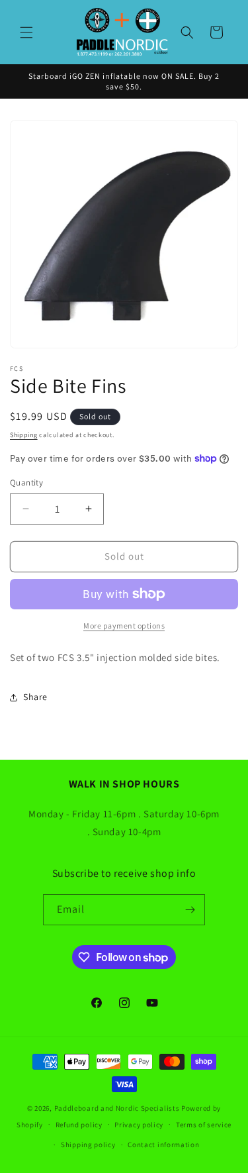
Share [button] (35, 697)
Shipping (24, 435)
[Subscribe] (189, 909)
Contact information (163, 1144)
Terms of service (203, 1124)
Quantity (26, 482)
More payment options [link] (124, 626)
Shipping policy (88, 1144)
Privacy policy (138, 1124)
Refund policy (79, 1124)
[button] (26, 32)
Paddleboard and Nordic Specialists (117, 1108)
